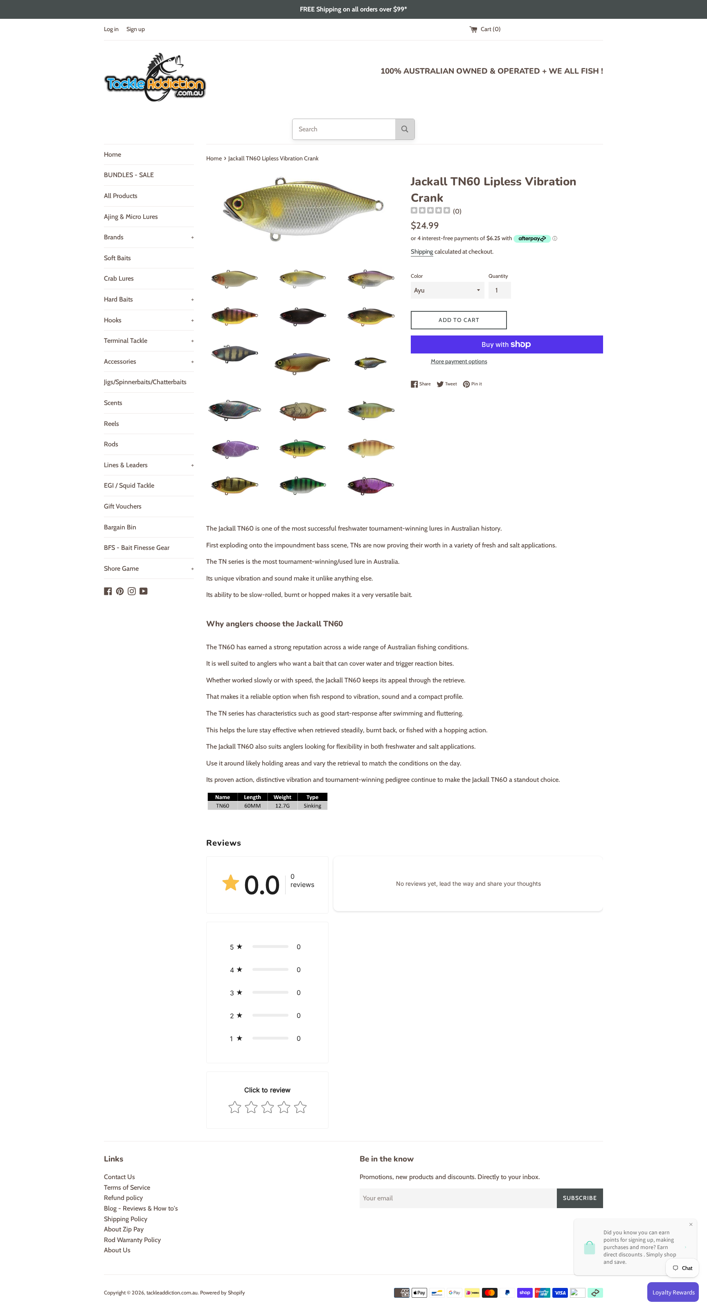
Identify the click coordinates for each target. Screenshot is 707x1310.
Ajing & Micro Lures (131, 217)
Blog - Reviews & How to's (141, 1208)
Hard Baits (149, 299)
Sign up (135, 29)
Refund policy (123, 1198)
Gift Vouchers (123, 506)
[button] (267, 947)
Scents (113, 403)
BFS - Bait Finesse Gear (136, 547)
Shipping (422, 251)
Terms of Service (127, 1187)
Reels (111, 424)
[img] (430, 211)
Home (112, 154)
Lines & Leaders (149, 465)
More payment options (459, 361)
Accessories (149, 361)
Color (417, 276)
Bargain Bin (120, 527)
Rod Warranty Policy (132, 1240)
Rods (111, 444)
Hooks (149, 320)
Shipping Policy (125, 1219)
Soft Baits (117, 258)
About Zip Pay (124, 1229)
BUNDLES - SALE (129, 175)
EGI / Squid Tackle (129, 485)
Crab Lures (119, 278)
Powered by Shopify (222, 1293)
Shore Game (149, 568)
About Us (117, 1250)
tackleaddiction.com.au (172, 1293)
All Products (120, 196)
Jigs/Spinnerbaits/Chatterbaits (145, 382)
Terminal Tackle (149, 340)
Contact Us (119, 1177)
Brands (149, 237)
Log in (111, 29)
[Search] (404, 129)
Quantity (498, 276)
